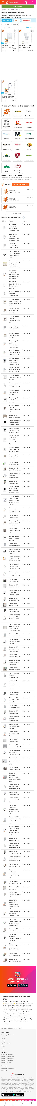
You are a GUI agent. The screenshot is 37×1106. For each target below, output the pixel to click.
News (2, 1049)
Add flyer (3, 1047)
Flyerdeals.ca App (6, 1043)
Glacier (12, 9)
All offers (6, 9)
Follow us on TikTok (6, 1062)
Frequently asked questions (8, 1035)
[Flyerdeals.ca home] (12, 2)
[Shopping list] (29, 2)
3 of (5, 27)
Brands (3, 1041)
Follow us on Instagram (7, 1058)
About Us (3, 1045)
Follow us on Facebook (7, 1056)
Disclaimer (25, 1100)
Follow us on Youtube (7, 1060)
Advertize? (4, 1037)
